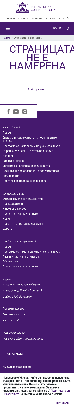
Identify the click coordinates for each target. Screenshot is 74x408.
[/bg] (35, 7)
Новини (10, 18)
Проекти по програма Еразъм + (23, 223)
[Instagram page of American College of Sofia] (26, 111)
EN (61, 28)
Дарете (7, 228)
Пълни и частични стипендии (21, 256)
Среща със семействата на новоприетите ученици (30, 139)
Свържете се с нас (15, 314)
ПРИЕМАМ (63, 402)
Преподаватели (13, 203)
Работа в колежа (13, 160)
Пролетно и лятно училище (20, 213)
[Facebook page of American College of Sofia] (9, 111)
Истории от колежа (44, 18)
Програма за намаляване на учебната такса (31, 146)
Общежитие (10, 261)
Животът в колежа (15, 208)
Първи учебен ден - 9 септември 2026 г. (28, 151)
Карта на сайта (12, 320)
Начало (6, 37)
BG (55, 28)
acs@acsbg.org (21, 366)
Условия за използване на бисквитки (27, 165)
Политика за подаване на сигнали (25, 180)
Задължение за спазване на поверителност (31, 171)
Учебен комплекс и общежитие (23, 198)
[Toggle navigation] (7, 28)
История (8, 155)
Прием (7, 132)
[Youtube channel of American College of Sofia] (17, 111)
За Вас (62, 18)
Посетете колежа (14, 308)
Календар (23, 18)
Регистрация (11, 175)
